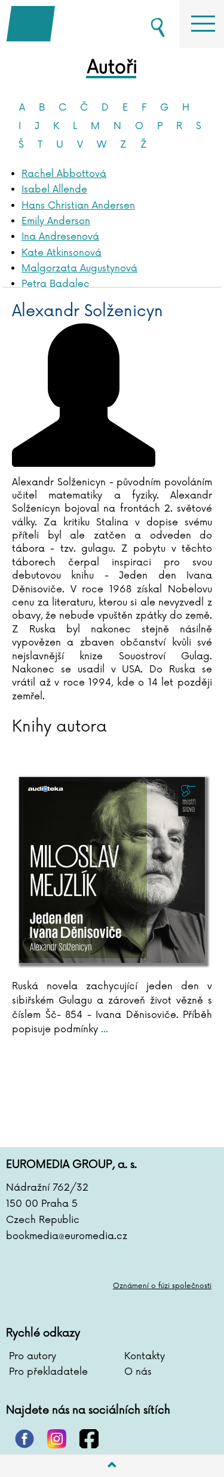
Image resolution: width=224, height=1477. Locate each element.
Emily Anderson (56, 221)
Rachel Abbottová (64, 174)
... (103, 1029)
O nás (138, 1372)
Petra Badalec (56, 284)
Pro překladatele (48, 1372)
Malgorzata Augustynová (79, 268)
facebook (89, 1438)
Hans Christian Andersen (78, 206)
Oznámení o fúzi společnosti (162, 1286)
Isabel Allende (54, 189)
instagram (56, 1438)
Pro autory (32, 1356)
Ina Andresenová (60, 237)
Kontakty (144, 1356)
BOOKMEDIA (65, 24)
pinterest (24, 1438)
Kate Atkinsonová (62, 253)
